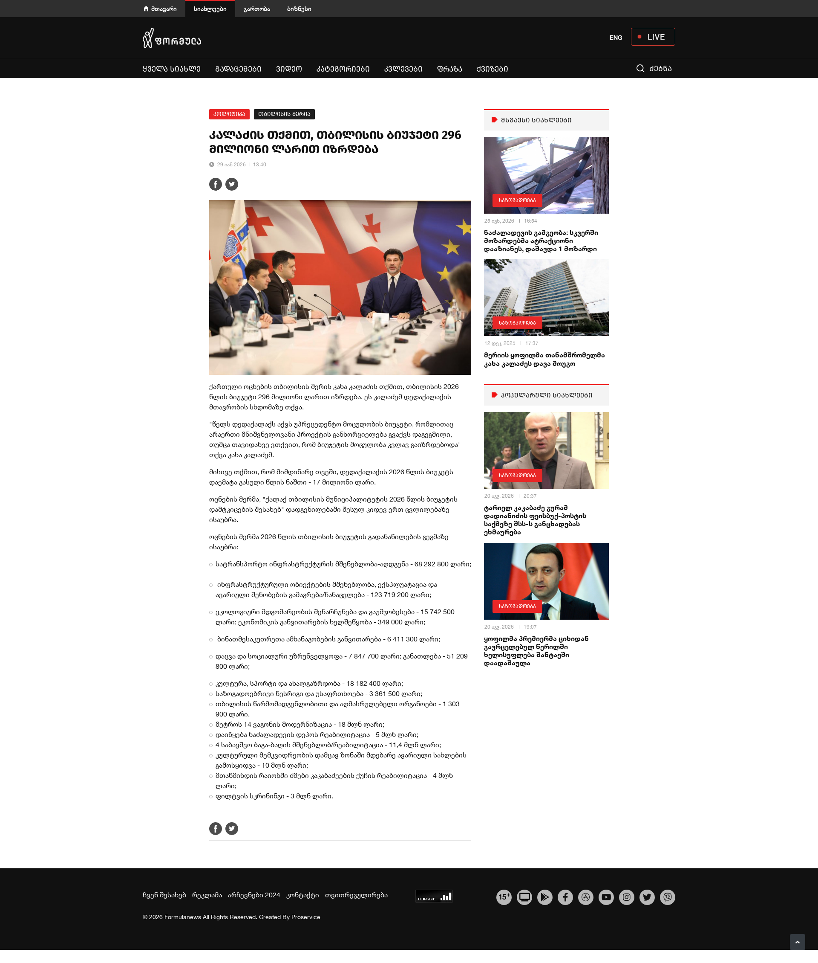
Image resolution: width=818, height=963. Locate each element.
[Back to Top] (797, 942)
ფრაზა (449, 69)
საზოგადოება (517, 200)
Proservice (305, 917)
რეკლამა (207, 895)
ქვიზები (492, 69)
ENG (616, 37)
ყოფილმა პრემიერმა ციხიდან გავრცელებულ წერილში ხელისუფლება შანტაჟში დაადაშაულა (536, 650)
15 (504, 896)
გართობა (257, 8)
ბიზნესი (299, 8)
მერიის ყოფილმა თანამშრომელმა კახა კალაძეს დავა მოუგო (544, 359)
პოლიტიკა (229, 114)
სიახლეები (210, 8)
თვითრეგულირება (356, 895)
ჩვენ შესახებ (164, 895)
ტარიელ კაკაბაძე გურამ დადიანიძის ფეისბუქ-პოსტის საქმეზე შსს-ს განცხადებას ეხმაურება (535, 519)
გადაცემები (238, 69)
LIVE (656, 36)
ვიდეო (289, 69)
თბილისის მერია (284, 114)
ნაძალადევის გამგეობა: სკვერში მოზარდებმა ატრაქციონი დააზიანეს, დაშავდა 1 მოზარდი (541, 240)
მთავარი (164, 8)
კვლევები (403, 69)
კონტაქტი (302, 895)
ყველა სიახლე (172, 69)
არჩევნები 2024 (254, 895)
